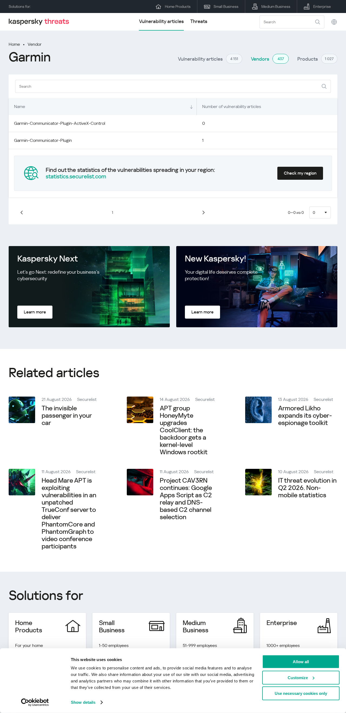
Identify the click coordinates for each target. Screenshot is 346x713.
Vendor (35, 44)
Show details (83, 702)
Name (19, 106)
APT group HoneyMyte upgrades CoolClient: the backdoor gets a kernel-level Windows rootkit (184, 430)
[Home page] (41, 21)
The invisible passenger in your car (67, 415)
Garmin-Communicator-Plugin (43, 140)
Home (14, 44)
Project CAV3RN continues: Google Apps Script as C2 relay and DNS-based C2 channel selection (186, 499)
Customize (298, 677)
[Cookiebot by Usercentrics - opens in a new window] (35, 702)
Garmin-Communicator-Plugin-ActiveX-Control (59, 123)
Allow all (301, 661)
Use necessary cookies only (301, 693)
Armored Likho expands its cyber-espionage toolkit (305, 415)
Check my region (300, 173)
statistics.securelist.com (76, 176)
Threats (198, 21)
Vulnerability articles (161, 21)
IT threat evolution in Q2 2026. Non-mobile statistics (307, 488)
